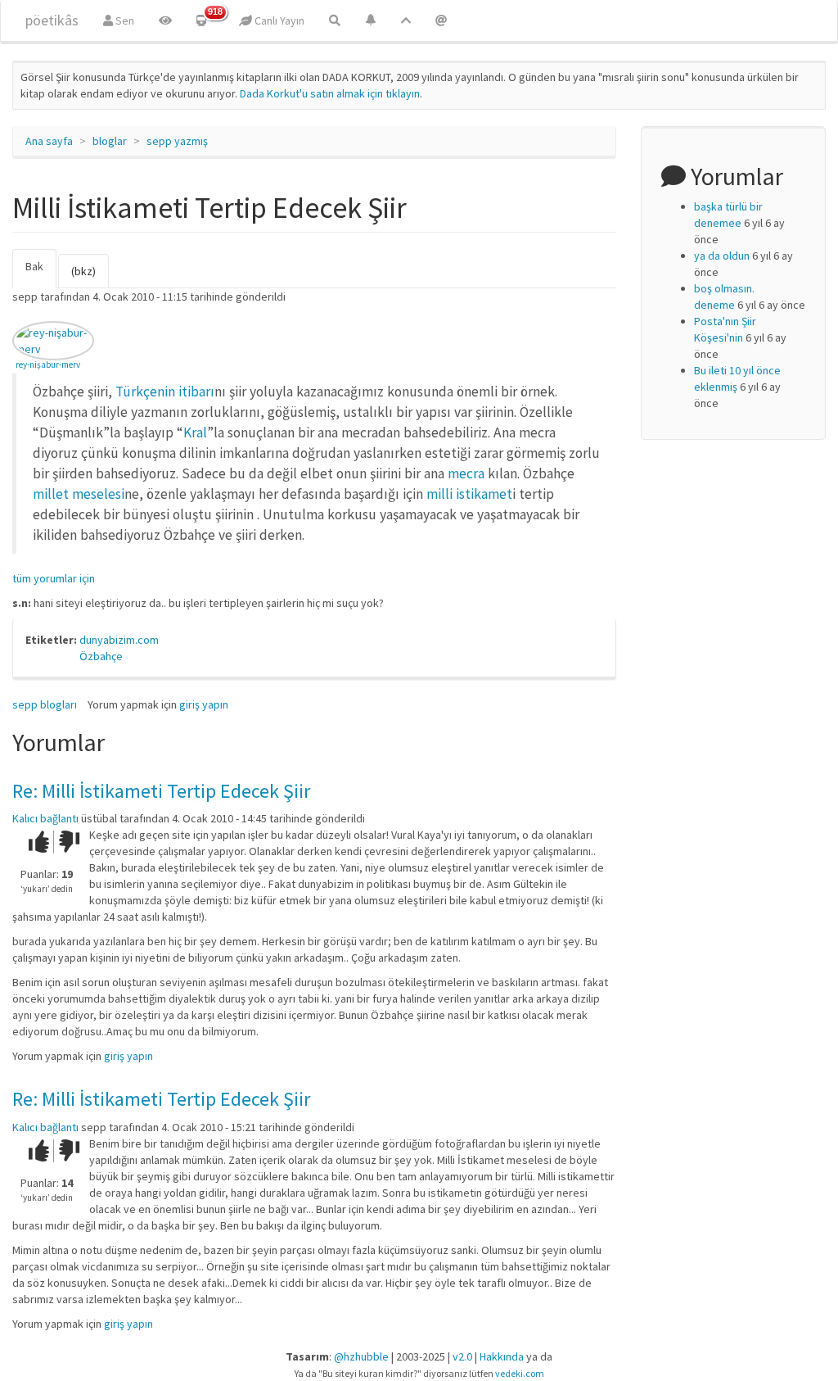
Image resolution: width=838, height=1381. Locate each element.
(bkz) (83, 271)
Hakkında (502, 1356)
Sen (123, 20)
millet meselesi (78, 494)
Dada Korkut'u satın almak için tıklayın (330, 93)
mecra (468, 473)
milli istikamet (469, 494)
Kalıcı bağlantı (45, 818)
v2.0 (462, 1356)
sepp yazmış (177, 141)
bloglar (109, 141)
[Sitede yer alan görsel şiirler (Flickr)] (165, 20)
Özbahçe (101, 656)
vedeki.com (519, 1373)
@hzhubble (361, 1356)
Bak (40, 273)
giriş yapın (203, 704)
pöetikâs (52, 20)
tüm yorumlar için (53, 578)
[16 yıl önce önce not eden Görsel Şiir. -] (53, 340)
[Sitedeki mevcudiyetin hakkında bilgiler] (441, 20)
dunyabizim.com (119, 639)
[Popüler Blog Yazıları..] (406, 20)
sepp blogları (44, 704)
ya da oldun (722, 255)
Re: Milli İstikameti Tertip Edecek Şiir (161, 791)
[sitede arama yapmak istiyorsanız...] (335, 20)
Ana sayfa (49, 141)
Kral (195, 432)
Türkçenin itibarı (164, 392)
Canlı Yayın (278, 20)
